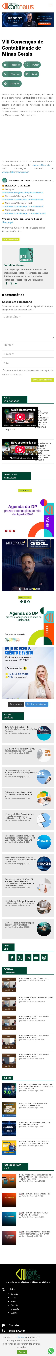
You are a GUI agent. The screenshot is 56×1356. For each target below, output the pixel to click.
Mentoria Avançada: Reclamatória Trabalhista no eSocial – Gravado (34, 1142)
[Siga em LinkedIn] (28, 957)
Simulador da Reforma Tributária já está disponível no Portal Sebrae (20, 902)
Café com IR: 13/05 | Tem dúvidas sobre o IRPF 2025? (34, 1017)
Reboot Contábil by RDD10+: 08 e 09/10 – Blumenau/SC (34, 1123)
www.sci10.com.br (41, 165)
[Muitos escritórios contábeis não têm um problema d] (28, 565)
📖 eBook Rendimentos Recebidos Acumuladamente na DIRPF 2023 (34, 1232)
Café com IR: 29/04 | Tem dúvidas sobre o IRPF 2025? (34, 1055)
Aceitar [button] (22, 1352)
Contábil (15, 1294)
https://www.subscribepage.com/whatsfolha (22, 199)
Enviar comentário (42, 380)
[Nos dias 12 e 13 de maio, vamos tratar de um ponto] (28, 673)
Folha (13, 1301)
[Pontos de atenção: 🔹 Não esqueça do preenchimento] (28, 511)
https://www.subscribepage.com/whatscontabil (23, 213)
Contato (14, 1325)
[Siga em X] (20, 957)
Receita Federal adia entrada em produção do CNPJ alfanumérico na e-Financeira (20, 859)
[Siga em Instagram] (44, 957)
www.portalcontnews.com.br (15, 172)
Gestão (14, 1305)
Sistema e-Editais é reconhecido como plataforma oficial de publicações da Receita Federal (19, 816)
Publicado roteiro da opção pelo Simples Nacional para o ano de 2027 (19, 794)
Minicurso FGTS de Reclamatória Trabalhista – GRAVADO (33, 1104)
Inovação (15, 1309)
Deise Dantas (27, 1236)
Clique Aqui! (7, 222)
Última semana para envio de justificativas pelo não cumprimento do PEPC (21, 772)
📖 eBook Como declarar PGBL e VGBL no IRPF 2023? (33, 1213)
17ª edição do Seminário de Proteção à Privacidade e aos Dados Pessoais (21, 729)
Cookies (22, 1336)
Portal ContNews (21, 180)
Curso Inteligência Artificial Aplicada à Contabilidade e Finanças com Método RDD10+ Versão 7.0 (36, 1086)
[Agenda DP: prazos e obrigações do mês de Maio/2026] (28, 619)
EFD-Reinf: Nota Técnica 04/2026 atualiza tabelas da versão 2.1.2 (20, 749)
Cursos (7, 1078)
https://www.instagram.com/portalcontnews (22, 192)
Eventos (15, 1312)
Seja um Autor (17, 1330)
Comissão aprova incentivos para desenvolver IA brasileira (19, 923)
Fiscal (13, 1297)
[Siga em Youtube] (36, 957)
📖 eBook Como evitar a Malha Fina (34, 1193)
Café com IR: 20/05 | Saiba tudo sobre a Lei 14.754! (36, 998)
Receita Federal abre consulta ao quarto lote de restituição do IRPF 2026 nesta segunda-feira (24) (20, 837)
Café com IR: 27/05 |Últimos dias (34, 978)
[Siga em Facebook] (11, 957)
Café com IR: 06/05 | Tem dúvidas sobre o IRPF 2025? (34, 1036)
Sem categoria (11, 239)
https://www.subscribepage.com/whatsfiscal (22, 206)
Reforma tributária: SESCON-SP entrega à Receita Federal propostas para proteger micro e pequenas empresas (19, 882)
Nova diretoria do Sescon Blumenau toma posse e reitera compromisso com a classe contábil (43, 451)
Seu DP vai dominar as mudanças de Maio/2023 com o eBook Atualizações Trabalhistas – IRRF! (36, 1176)
